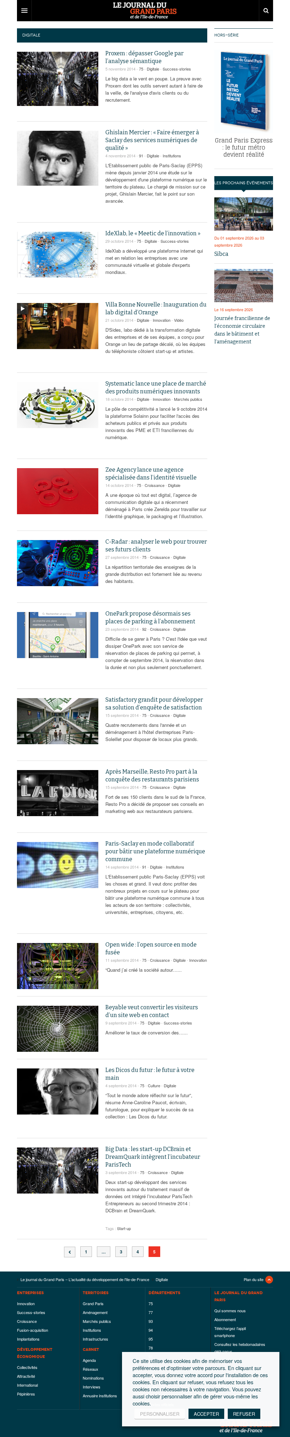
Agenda (89, 1360)
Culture (154, 1085)
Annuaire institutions (100, 1395)
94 (151, 1330)
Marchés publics (188, 399)
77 (151, 1312)
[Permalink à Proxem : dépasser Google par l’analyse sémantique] (57, 79)
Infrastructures (95, 1339)
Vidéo (179, 320)
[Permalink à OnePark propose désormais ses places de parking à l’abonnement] (57, 635)
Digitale (153, 69)
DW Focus (145, 10)
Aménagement (95, 1312)
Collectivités (27, 1367)
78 (151, 1348)
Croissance (154, 485)
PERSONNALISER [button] (159, 1413)
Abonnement (225, 1319)
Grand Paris (93, 1303)
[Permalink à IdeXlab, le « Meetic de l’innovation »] (57, 254)
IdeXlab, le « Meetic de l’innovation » (153, 233)
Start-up (124, 1228)
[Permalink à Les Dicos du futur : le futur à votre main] (57, 1091)
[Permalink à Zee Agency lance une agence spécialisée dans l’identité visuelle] (57, 491)
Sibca (221, 254)
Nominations (93, 1378)
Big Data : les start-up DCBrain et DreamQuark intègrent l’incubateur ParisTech (152, 1157)
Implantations (28, 1339)
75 (141, 69)
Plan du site (253, 1279)
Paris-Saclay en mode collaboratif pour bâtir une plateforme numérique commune (155, 851)
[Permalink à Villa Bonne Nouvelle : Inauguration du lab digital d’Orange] (57, 326)
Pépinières (26, 1394)
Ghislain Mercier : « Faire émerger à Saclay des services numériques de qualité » (152, 140)
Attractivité (26, 1376)
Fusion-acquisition (32, 1330)
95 (151, 1339)
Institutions (172, 155)
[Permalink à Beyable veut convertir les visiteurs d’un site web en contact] (57, 1029)
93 (151, 1321)
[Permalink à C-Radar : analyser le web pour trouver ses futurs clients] (57, 563)
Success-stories (177, 69)
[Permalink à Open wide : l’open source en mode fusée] (57, 966)
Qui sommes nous (230, 1310)
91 (141, 155)
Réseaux (90, 1369)
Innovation (161, 320)
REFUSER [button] (244, 1413)
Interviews (91, 1387)
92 (144, 629)
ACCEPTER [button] (206, 1413)
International (27, 1385)
